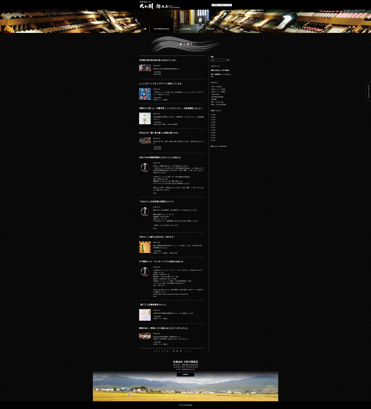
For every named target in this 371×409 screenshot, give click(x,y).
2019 (213, 132)
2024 (213, 120)
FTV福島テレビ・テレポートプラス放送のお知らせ (161, 261)
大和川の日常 (157, 74)
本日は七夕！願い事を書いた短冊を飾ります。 (159, 133)
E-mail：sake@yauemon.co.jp (185, 369)
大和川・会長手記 (216, 86)
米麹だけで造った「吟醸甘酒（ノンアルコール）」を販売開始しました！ (171, 108)
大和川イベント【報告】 (160, 253)
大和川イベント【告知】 (160, 99)
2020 (213, 130)
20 (177, 351)
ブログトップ (215, 66)
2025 (213, 117)
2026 (213, 114)
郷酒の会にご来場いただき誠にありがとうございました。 (164, 328)
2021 (213, 127)
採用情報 (214, 99)
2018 (213, 135)
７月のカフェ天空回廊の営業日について (156, 201)
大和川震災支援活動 (217, 97)
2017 (213, 137)
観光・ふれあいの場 (217, 102)
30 (180, 351)
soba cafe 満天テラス (161, 289)
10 (173, 351)
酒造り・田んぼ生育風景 (169, 124)
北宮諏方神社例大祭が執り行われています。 (158, 60)
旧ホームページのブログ (219, 146)
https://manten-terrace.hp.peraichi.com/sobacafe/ (173, 294)
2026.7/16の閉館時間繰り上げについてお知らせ (160, 157)
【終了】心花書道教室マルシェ (152, 305)
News (155, 193)
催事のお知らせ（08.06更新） (220, 70)
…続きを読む (157, 72)
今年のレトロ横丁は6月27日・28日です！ (157, 237)
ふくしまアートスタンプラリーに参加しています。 (161, 83)
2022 (213, 125)
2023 (213, 122)
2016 (213, 140)
